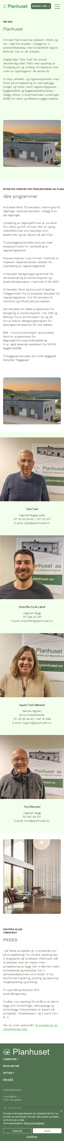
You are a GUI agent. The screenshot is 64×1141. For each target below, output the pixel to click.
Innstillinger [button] (32, 1136)
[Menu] (57, 6)
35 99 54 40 (15, 1108)
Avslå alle (17, 1130)
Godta (47, 1130)
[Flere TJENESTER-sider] (18, 1059)
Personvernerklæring (34, 1123)
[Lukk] (59, 1113)
